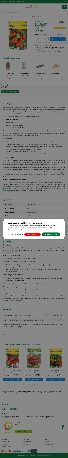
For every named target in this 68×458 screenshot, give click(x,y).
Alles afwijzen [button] (32, 234)
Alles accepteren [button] (51, 234)
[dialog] (34, 229)
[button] (15, 234)
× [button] (62, 220)
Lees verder (19, 230)
